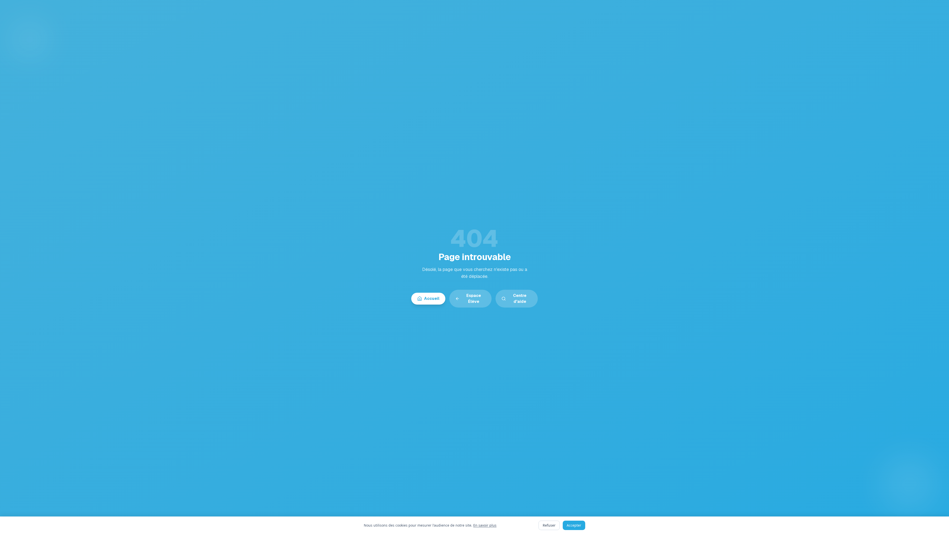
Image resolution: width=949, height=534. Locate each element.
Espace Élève (473, 298)
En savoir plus (484, 525)
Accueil (431, 298)
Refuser (549, 525)
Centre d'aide (519, 298)
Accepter (574, 525)
